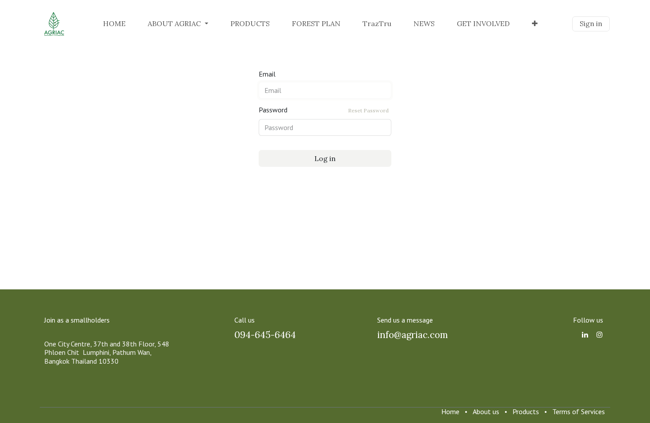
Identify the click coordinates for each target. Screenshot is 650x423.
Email (267, 74)
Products (525, 411)
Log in (325, 158)
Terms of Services (578, 411)
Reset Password (368, 110)
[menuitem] (114, 23)
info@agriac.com (412, 335)
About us (486, 411)
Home (450, 411)
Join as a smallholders (77, 319)
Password (324, 110)
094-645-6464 (265, 335)
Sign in (591, 23)
